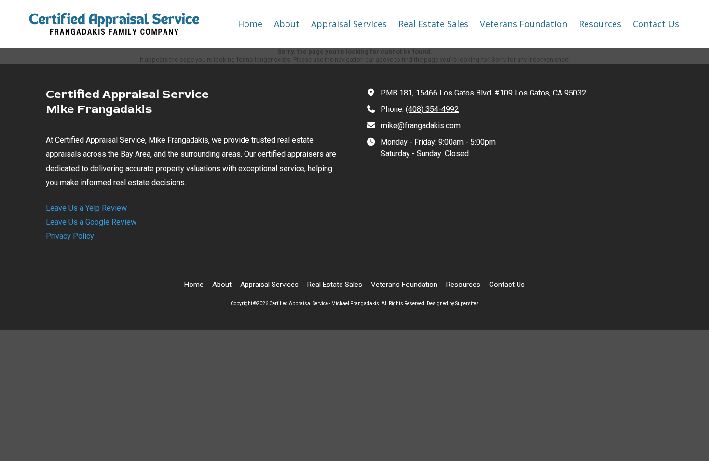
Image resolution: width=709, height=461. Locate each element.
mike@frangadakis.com (421, 125)
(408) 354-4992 (432, 109)
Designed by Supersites (453, 303)
